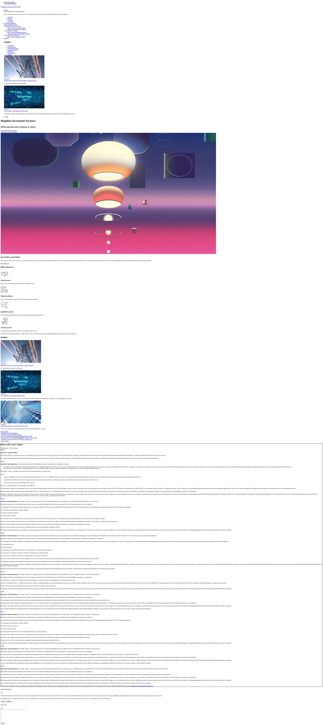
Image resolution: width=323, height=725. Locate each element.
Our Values (10, 21)
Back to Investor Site (9, 2)
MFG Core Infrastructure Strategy (16, 28)
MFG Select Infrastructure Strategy (16, 29)
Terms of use (28, 439)
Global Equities (11, 47)
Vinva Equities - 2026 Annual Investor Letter (16, 111)
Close (2, 723)
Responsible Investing (26, 436)
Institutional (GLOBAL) (10, 3)
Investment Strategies (10, 436)
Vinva (31, 437)
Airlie (35, 437)
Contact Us (4, 434)
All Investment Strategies (10, 24)
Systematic (10, 51)
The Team (10, 20)
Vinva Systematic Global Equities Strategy (18, 34)
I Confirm (8, 701)
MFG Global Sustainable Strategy (16, 37)
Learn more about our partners (9, 130)
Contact (6, 116)
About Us (10, 17)
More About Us (5, 263)
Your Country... (15, 448)
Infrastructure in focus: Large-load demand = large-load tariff (20, 80)
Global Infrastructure (12, 48)
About (2, 436)
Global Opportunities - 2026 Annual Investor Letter (14, 426)
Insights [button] (6, 38)
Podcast (9, 54)
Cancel (3, 701)
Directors (9, 18)
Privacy (23, 439)
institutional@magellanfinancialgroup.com (142, 686)
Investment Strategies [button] (9, 23)
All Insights (10, 45)
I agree (2, 449)
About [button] (5, 10)
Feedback (27, 437)
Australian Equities (12, 50)
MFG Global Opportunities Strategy (17, 32)
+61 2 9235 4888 (11, 434)
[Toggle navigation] (19, 7)
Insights (18, 436)
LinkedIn (18, 434)
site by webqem (5, 441)
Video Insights (11, 53)
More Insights (4, 431)
